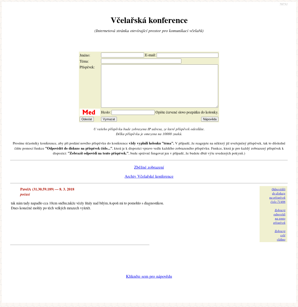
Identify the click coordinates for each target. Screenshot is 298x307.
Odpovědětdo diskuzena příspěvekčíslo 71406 (277, 195)
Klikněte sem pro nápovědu (149, 276)
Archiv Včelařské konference (149, 176)
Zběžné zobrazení (149, 167)
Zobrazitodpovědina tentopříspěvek (279, 216)
